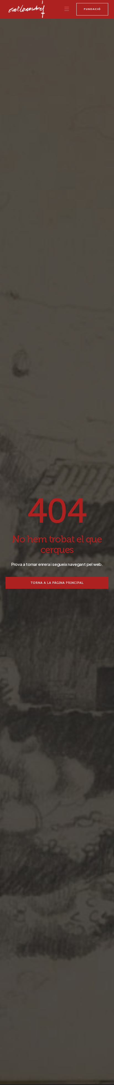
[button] (67, 9)
